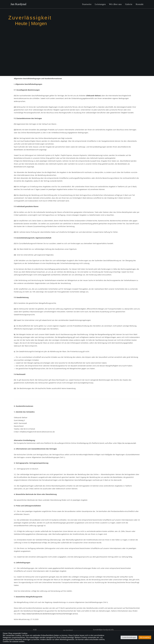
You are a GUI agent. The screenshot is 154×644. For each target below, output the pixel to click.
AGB (35, 629)
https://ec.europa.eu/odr (126, 443)
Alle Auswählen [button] (145, 637)
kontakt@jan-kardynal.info (103, 629)
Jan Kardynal (18, 4)
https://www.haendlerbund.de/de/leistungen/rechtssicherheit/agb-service (50, 614)
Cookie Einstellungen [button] (129, 637)
